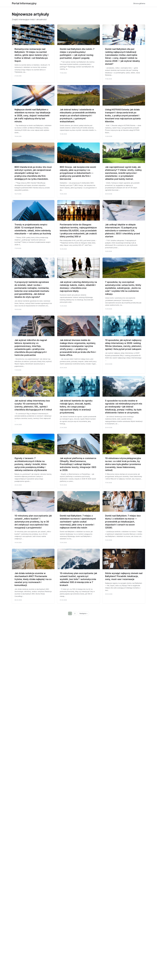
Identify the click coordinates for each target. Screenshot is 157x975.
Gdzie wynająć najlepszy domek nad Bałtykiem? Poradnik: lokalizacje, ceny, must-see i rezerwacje (123, 576)
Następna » (83, 613)
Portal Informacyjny (24, 3)
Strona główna (139, 3)
